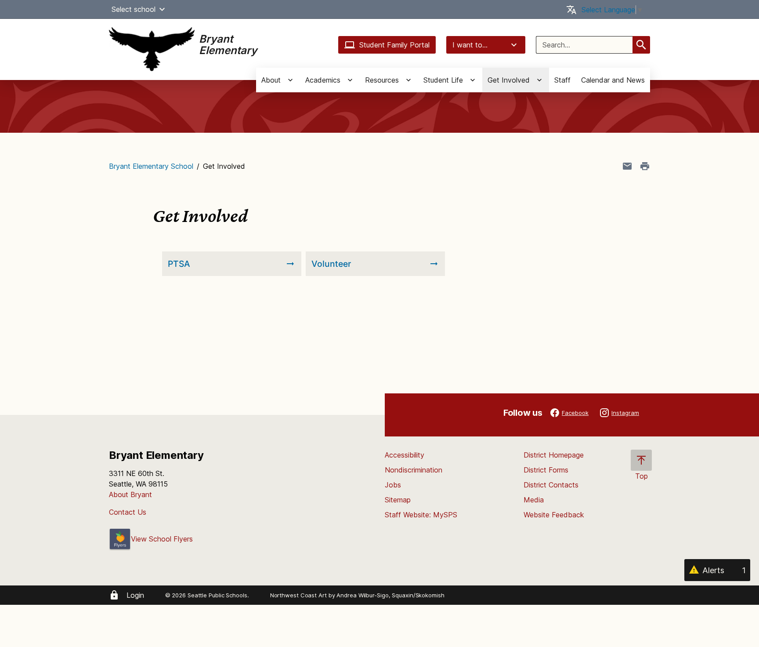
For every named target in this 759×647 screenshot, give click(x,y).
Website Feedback (554, 514)
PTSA (179, 263)
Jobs (393, 484)
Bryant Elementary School (151, 166)
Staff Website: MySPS (421, 514)
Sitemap (398, 499)
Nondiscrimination (413, 469)
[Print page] (645, 166)
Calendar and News (613, 80)
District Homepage (554, 455)
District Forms (546, 469)
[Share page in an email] (627, 166)
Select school (133, 9)
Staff (562, 80)
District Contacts (551, 484)
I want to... (470, 44)
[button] (162, 9)
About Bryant (130, 494)
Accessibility (404, 455)
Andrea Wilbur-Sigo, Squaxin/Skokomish (390, 595)
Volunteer (331, 263)
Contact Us (127, 512)
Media (534, 499)
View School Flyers (162, 538)
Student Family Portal (394, 44)
